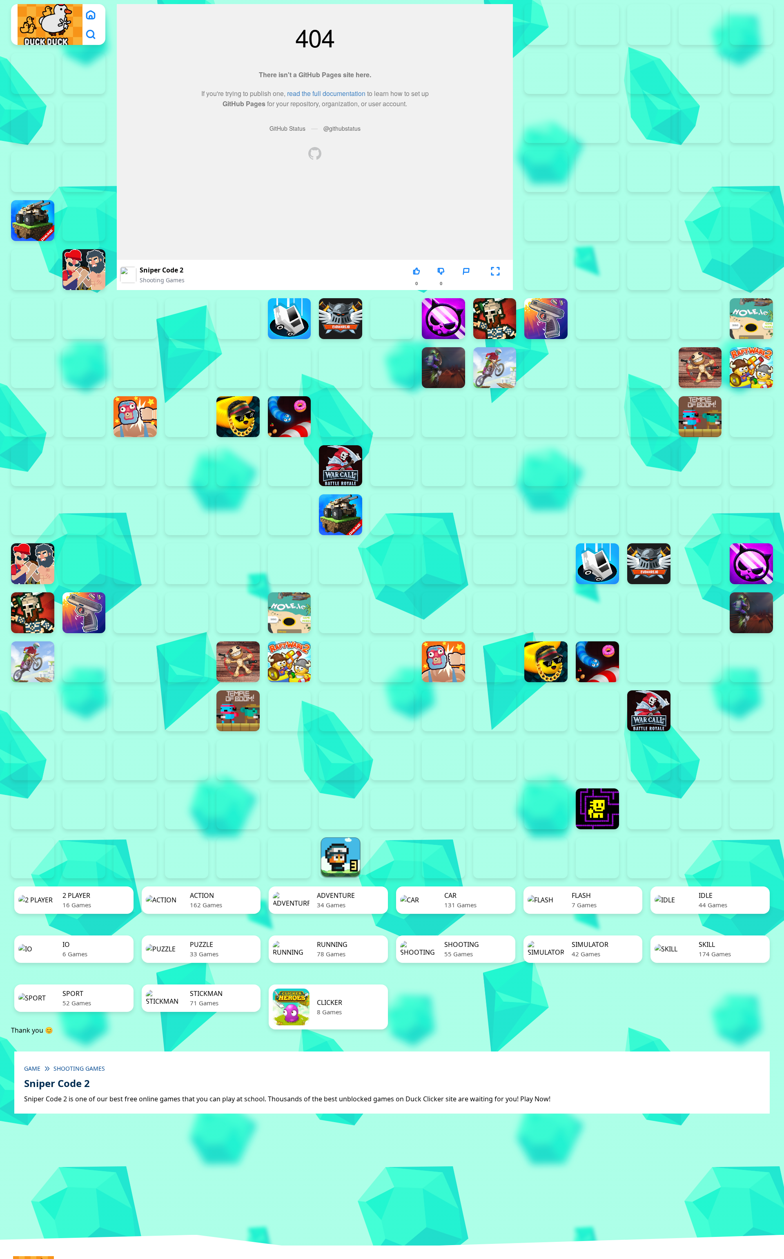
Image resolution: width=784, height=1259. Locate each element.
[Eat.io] (289, 318)
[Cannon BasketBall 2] (546, 269)
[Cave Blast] (84, 318)
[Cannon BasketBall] (700, 269)
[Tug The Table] (751, 416)
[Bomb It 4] (597, 220)
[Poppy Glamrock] (648, 367)
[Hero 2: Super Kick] (700, 318)
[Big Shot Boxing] (751, 171)
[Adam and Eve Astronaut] (186, 759)
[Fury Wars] (443, 318)
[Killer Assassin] (238, 367)
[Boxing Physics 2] (84, 269)
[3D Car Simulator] (700, 857)
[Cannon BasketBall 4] (648, 269)
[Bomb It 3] (546, 220)
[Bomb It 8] (700, 514)
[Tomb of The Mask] (597, 808)
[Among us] (32, 171)
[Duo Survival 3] (597, 24)
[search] (90, 34)
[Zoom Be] (546, 122)
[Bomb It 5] (648, 220)
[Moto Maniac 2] (443, 367)
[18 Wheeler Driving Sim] (495, 857)
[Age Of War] (700, 122)
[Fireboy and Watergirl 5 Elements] (84, 73)
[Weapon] (186, 465)
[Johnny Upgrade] (495, 759)
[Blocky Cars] (32, 220)
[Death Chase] (135, 318)
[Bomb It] (32, 269)
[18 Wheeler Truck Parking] (597, 857)
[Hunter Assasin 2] (32, 367)
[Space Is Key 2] (289, 808)
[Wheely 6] (186, 857)
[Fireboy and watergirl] (648, 24)
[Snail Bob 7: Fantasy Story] (186, 808)
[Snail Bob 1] (648, 759)
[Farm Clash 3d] (392, 318)
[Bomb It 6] (700, 220)
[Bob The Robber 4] (392, 759)
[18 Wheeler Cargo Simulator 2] (392, 857)
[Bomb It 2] (84, 220)
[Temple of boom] (700, 416)
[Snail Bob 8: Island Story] (238, 808)
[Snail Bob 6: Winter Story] (135, 808)
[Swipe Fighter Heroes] (597, 416)
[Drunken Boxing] (238, 318)
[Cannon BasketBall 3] (597, 269)
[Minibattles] (340, 367)
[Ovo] (597, 759)
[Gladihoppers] (495, 318)
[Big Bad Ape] (700, 171)
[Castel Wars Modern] (751, 269)
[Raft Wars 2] (751, 367)
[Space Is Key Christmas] (340, 808)
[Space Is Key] (392, 808)
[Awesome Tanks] (597, 171)
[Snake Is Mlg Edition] (238, 416)
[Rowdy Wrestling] (186, 416)
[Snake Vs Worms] (289, 416)
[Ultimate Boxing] (84, 465)
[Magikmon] (289, 367)
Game (32, 1068)
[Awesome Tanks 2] (546, 171)
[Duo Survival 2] (546, 24)
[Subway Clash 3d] (495, 416)
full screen (495, 283)
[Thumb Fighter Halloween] (751, 73)
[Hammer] (597, 318)
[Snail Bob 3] (751, 759)
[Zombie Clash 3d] (443, 465)
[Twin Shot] (32, 465)
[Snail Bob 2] (700, 759)
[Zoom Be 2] (32, 122)
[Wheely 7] (238, 857)
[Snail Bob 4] (32, 808)
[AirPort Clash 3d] (751, 122)
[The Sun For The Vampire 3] (495, 808)
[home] (90, 15)
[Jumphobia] (546, 759)
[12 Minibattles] (648, 122)
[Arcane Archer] (84, 171)
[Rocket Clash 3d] (84, 416)
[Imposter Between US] (84, 367)
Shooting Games (162, 280)
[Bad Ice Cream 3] (289, 759)
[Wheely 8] (289, 857)
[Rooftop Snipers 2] (648, 73)
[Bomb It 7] (751, 220)
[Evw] (340, 318)
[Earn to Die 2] (495, 465)
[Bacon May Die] (648, 171)
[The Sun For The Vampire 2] (443, 808)
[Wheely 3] (32, 857)
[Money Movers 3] (597, 73)
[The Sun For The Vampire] (546, 808)
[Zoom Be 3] (84, 122)
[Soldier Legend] (392, 416)
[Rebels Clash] (597, 465)
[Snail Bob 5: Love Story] (84, 808)
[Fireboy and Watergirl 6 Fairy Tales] (546, 73)
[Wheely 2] (751, 808)
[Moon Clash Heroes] (392, 367)
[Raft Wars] (32, 416)
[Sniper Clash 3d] (340, 416)
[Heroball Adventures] (443, 759)
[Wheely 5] (135, 857)
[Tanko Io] (648, 416)
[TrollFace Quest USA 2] (700, 808)
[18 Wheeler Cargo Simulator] (443, 857)
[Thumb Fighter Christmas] (700, 73)
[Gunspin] (546, 318)
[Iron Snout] (186, 367)
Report (465, 283)
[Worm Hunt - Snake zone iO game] (289, 465)
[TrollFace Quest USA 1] (648, 808)
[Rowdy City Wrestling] (135, 416)
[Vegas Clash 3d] (135, 465)
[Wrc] (340, 465)
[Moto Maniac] (495, 367)
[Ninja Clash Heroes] (546, 367)
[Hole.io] (751, 318)
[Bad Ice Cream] (340, 759)
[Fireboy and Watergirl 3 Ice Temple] (751, 24)
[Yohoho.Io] (392, 465)
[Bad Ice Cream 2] (238, 759)
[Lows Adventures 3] (340, 857)
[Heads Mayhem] (648, 318)
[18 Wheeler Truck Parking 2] (546, 857)
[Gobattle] (597, 122)
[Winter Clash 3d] (238, 465)
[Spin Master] (443, 416)
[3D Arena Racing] (648, 857)
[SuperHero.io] (546, 416)
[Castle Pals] (32, 318)
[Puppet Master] (700, 367)
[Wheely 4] (84, 857)
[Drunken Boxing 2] (186, 318)
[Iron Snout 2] (135, 367)
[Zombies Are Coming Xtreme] (546, 465)
